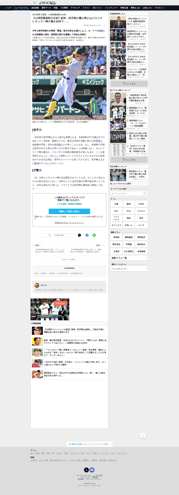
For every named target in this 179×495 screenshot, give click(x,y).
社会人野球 (103, 460)
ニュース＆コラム (21, 8)
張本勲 (116, 237)
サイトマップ (85, 477)
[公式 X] (86, 470)
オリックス (116, 225)
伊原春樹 (141, 251)
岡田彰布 (141, 237)
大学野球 (94, 460)
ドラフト (86, 8)
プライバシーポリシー (94, 479)
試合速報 (35, 8)
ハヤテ (112, 453)
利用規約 (95, 477)
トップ (8, 8)
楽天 (141, 218)
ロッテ (141, 225)
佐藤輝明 (44, 273)
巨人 (103, 31)
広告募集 (80, 479)
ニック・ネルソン (50, 156)
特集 (55, 8)
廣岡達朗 (129, 237)
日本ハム (129, 225)
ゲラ (78, 156)
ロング (48, 163)
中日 (129, 211)
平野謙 (129, 244)
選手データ (46, 8)
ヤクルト (141, 211)
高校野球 (86, 460)
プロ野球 (64, 8)
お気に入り (147, 8)
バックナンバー (111, 8)
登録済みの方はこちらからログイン (69, 223)
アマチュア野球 (75, 460)
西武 (129, 218)
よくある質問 (97, 475)
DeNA (141, 204)
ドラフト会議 (43, 460)
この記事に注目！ (59, 235)
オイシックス (121, 453)
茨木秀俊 (52, 273)
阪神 (36, 163)
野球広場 (124, 8)
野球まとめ (135, 8)
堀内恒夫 (141, 244)
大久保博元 (129, 251)
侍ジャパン (97, 8)
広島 (116, 204)
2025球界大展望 (62, 273)
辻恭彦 (116, 251)
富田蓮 (57, 144)
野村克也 (116, 244)
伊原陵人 (98, 141)
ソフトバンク (116, 218)
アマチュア (75, 8)
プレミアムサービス (84, 475)
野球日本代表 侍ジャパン (59, 460)
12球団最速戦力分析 (76, 273)
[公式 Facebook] (92, 470)
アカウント (159, 8)
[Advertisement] (69, 403)
